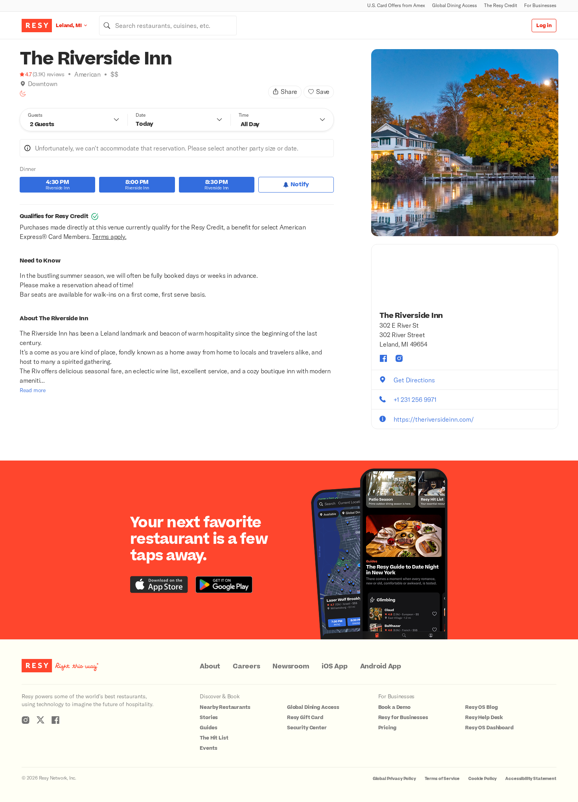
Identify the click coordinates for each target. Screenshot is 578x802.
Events (208, 748)
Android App (380, 666)
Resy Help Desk (484, 717)
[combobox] (168, 25)
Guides (208, 727)
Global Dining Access (454, 5)
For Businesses (540, 5)
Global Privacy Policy (394, 779)
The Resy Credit (500, 5)
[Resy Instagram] (25, 720)
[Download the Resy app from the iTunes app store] (159, 584)
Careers (246, 666)
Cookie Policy (482, 779)
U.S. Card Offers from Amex (396, 5)
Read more (33, 390)
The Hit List (214, 737)
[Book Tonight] (23, 93)
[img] (23, 84)
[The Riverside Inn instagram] (399, 358)
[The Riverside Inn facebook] (383, 358)
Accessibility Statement (530, 779)
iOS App (334, 666)
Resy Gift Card (305, 717)
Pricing (387, 727)
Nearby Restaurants (225, 707)
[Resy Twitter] (40, 720)
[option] (464, 142)
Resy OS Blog (481, 707)
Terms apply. (109, 236)
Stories (209, 717)
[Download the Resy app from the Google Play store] (224, 584)
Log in (544, 25)
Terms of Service (442, 779)
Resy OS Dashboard (489, 727)
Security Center (307, 727)
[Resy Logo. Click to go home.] (37, 25)
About (210, 666)
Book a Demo (394, 707)
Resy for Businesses (403, 717)
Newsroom (290, 666)
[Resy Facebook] (55, 720)
